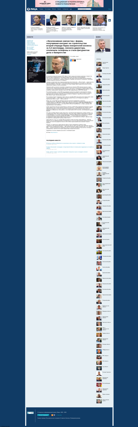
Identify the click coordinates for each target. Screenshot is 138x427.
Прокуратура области (105, 339)
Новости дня (30, 41)
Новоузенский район (106, 161)
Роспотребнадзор (106, 383)
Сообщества (65, 9)
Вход (109, 9)
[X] (75, 60)
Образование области (105, 317)
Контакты (68, 418)
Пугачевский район (106, 289)
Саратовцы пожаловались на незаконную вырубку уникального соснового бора (99, 29)
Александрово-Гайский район (105, 168)
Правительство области (105, 306)
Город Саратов (105, 67)
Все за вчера (30, 48)
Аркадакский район (106, 206)
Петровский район (106, 128)
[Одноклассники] (73, 60)
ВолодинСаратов (99, 52)
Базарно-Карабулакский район (105, 173)
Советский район (106, 267)
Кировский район (106, 90)
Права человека (105, 394)
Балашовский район (106, 117)
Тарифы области (106, 333)
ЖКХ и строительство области (105, 328)
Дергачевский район (106, 211)
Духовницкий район (106, 194)
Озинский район (105, 239)
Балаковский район (106, 112)
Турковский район (106, 272)
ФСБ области (105, 361)
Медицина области (106, 311)
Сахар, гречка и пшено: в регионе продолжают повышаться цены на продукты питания (67, 151)
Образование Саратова (105, 389)
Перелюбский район (106, 294)
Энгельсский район (106, 106)
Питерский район (106, 300)
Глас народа (48, 9)
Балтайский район (106, 217)
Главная (41, 9)
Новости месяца (31, 42)
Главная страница (41, 418)
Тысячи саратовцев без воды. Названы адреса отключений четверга (83, 28)
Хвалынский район (106, 261)
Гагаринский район (106, 178)
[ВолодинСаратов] (102, 51)
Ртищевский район (106, 145)
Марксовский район (106, 278)
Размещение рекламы (75, 418)
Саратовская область (105, 63)
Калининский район (106, 139)
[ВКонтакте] (71, 60)
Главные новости (31, 44)
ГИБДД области (105, 349)
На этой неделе (30, 49)
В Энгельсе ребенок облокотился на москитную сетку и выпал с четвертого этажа (65, 143)
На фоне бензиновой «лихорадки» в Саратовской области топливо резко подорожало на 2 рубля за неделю (52, 30)
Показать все (30, 40)
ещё (71, 9)
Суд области (105, 366)
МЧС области (105, 355)
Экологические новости (32, 45)
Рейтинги (54, 9)
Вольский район (105, 123)
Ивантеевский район (106, 233)
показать (29, 54)
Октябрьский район (106, 73)
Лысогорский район (106, 250)
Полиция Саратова (106, 372)
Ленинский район (106, 79)
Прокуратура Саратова (105, 378)
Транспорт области (106, 322)
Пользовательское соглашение (53, 418)
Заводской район (106, 84)
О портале (62, 418)
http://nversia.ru (54, 132)
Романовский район (106, 283)
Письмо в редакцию (43, 415)
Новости (59, 9)
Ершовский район (106, 134)
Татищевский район (106, 256)
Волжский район (106, 95)
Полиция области (106, 344)
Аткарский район (106, 200)
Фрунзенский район (106, 101)
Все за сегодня (30, 47)
